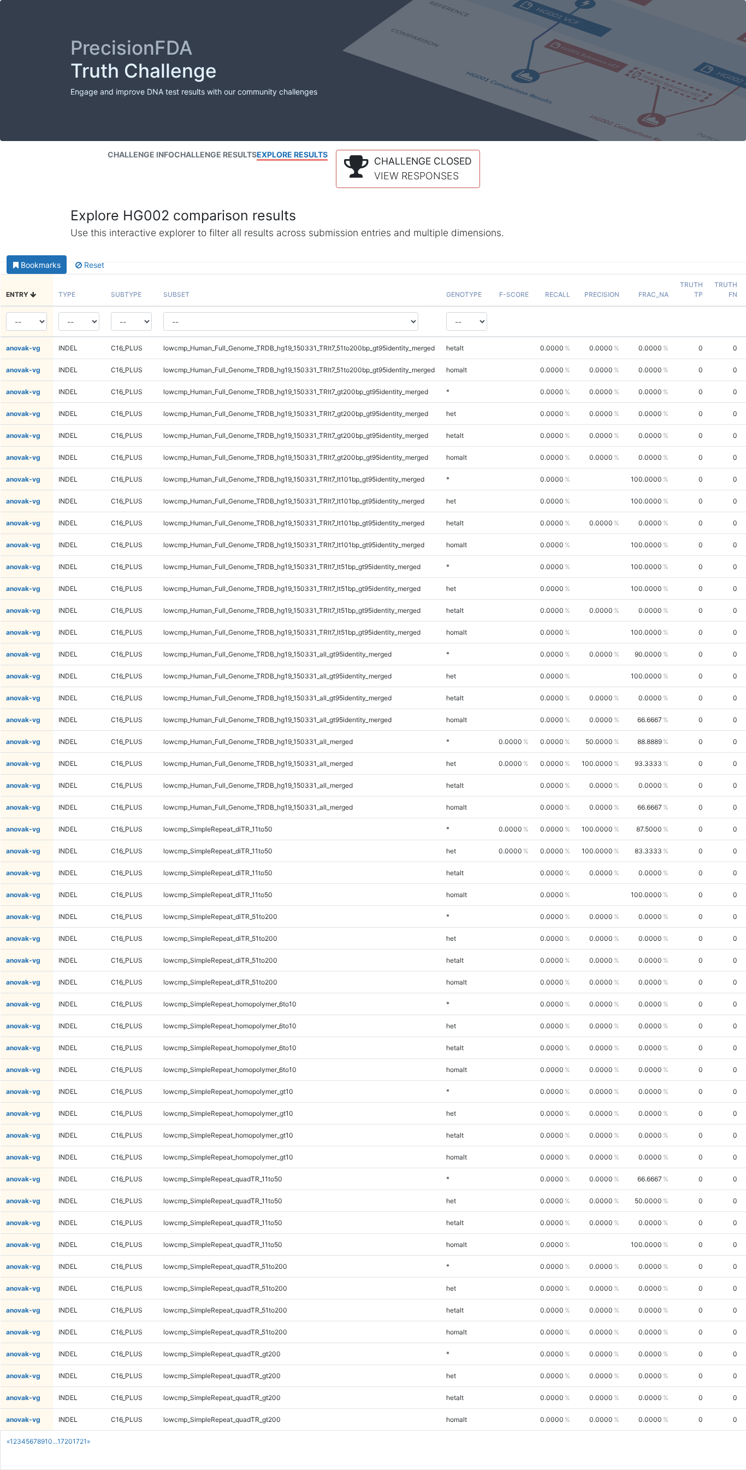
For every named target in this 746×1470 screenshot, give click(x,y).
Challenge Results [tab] (215, 154)
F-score (514, 294)
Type (66, 294)
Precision (601, 294)
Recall (557, 294)
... (54, 1441)
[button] (408, 169)
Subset (176, 294)
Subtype (126, 294)
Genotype (464, 294)
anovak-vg (23, 348)
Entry (18, 294)
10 (48, 1441)
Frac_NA (653, 294)
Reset (93, 265)
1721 (80, 1441)
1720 (65, 1441)
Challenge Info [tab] (141, 154)
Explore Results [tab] (292, 154)
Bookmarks (40, 265)
